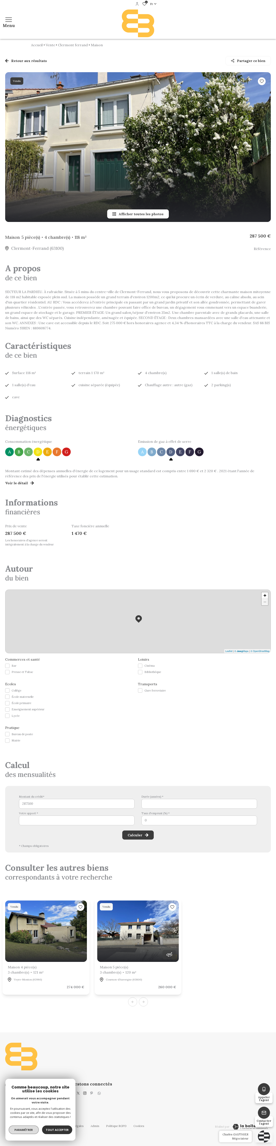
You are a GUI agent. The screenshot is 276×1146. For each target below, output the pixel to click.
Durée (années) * (152, 797)
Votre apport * (28, 813)
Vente (50, 45)
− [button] (264, 602)
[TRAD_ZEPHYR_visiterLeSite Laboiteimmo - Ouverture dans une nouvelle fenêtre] (250, 1127)
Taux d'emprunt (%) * (155, 813)
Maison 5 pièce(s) (118, 969)
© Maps (241, 651)
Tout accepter (57, 1130)
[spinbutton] (199, 820)
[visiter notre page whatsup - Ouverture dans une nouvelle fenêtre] (99, 1093)
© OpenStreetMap (260, 651)
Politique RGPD (116, 1126)
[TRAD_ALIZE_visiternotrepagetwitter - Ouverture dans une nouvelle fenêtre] (78, 1093)
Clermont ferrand (73, 45)
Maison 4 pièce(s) (26, 969)
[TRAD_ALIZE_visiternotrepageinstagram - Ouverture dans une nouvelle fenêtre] (84, 1093)
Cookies (138, 1126)
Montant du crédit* (31, 797)
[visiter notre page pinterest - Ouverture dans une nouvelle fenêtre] (91, 1093)
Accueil (37, 45)
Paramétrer (24, 1130)
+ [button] (264, 595)
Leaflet (228, 651)
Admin (95, 1126)
